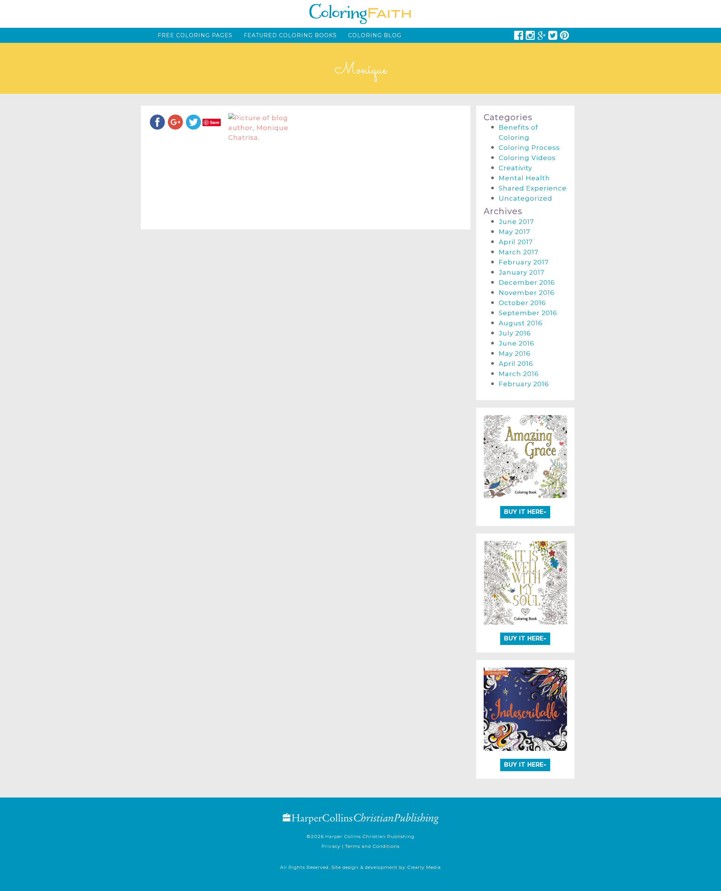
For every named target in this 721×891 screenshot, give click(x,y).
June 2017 (516, 221)
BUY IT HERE (523, 511)
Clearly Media (424, 867)
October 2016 (522, 303)
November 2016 (527, 292)
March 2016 (519, 374)
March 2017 (518, 252)
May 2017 (514, 232)
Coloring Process (529, 147)
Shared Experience (533, 188)
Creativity (515, 168)
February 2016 (524, 384)
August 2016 (521, 323)
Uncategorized (525, 198)
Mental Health (524, 178)
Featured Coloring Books (290, 35)
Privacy (331, 846)
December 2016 (527, 282)
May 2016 (515, 353)
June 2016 (516, 343)
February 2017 (524, 262)
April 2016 (516, 363)
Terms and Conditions (372, 846)
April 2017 (516, 242)
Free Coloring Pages (195, 35)
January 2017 (522, 272)
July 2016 (515, 333)
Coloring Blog (374, 35)
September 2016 (528, 313)
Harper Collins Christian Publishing (370, 836)
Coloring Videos (527, 158)
